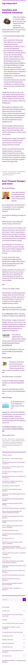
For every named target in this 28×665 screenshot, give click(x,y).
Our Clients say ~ (7, 656)
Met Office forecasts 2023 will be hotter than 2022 (13, 575)
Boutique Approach (8, 643)
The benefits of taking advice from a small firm (13, 651)
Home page (5, 607)
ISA (9, 443)
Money (3, 445)
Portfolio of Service (7, 639)
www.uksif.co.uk (7, 345)
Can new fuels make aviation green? (13, 623)
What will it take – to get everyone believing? (12, 458)
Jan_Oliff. (4, 171)
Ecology (4, 619)
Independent (5, 174)
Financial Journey (7, 647)
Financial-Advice (16, 173)
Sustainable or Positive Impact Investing (11, 627)
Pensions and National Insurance (12, 11)
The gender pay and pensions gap (12, 632)
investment (5, 443)
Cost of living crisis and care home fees (10, 485)
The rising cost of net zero (8, 538)
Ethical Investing (8, 173)
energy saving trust (6, 557)
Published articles (7, 636)
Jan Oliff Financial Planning (8, 660)
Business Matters (21, 171)
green (7, 442)
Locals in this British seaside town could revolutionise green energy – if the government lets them (14, 548)
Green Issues (12, 442)
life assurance (13, 443)
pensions (11, 174)
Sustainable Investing (11, 445)
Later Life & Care (6, 440)
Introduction (6, 611)
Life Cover (19, 443)
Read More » (6, 463)
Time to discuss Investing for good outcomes (12, 615)
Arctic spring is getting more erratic (10, 530)
